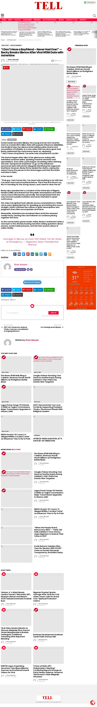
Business (37, 20)
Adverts (83, 20)
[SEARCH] (94, 15)
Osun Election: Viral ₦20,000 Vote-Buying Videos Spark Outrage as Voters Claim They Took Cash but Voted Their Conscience (73, 208)
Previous (1, 29)
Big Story (5, 372)
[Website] (31, 269)
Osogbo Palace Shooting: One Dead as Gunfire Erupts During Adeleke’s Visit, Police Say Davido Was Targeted (27, 34)
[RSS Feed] (49, 254)
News (10, 20)
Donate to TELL (72, 20)
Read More (71, 81)
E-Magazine (27, 20)
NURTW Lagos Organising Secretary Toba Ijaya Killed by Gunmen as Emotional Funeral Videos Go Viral (15, 669)
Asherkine (5, 300)
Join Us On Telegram (33, 282)
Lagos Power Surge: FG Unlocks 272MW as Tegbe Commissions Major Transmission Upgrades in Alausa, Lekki (45, 34)
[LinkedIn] (32, 254)
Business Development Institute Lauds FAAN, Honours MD (48, 635)
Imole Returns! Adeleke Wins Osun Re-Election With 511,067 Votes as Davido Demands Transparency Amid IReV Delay (48, 549)
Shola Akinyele (20, 264)
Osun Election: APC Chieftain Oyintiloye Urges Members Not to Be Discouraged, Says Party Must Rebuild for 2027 (89, 207)
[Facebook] (15, 254)
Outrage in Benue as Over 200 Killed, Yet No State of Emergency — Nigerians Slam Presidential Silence (32, 241)
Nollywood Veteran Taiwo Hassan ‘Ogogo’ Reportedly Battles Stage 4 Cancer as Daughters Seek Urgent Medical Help (89, 173)
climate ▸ (81, 308)
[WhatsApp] (36, 254)
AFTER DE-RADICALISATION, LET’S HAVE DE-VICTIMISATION (47, 439)
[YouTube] (28, 254)
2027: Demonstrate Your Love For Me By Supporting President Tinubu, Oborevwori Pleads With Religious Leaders (63, 34)
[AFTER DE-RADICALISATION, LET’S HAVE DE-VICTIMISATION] (48, 426)
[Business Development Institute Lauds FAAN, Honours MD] (48, 620)
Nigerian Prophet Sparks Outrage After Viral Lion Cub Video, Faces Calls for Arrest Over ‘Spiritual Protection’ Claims (46, 596)
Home (4, 20)
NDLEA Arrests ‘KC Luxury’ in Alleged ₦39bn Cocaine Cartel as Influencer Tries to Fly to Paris (82, 33)
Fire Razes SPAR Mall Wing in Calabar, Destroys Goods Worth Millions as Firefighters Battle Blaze (9, 33)
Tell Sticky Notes (49, 20)
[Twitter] (23, 254)
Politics (17, 20)
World (61, 20)
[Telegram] (41, 254)
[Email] (45, 254)
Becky (13, 300)
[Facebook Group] (19, 254)
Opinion (37, 435)
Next (96, 29)
